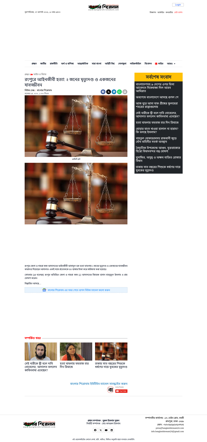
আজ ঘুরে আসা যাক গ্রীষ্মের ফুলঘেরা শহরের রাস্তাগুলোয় (157, 105)
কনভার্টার (169, 12)
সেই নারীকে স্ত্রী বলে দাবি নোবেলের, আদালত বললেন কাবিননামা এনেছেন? (41, 367)
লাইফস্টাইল (135, 63)
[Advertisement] (103, 36)
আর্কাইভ (160, 12)
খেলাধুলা (122, 63)
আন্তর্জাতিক (82, 63)
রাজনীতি (53, 63)
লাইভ (160, 63)
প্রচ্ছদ (34, 63)
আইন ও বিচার (39, 74)
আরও (169, 63)
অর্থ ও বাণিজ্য (67, 63)
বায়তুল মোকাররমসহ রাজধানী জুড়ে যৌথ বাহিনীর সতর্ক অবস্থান (156, 140)
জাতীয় (43, 63)
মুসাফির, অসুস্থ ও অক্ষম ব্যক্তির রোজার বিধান (158, 159)
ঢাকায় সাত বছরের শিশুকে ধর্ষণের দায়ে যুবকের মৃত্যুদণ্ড (111, 365)
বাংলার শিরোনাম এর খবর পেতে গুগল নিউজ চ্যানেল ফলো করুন (79, 290)
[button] (103, 91)
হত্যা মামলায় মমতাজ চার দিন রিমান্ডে (74, 365)
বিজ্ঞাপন (153, 12)
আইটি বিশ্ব (109, 63)
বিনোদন (148, 63)
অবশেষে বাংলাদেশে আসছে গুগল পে (157, 97)
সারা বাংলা (96, 63)
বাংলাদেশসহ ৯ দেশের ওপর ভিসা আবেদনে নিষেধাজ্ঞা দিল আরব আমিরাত (155, 88)
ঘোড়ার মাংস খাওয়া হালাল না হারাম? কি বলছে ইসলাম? (157, 130)
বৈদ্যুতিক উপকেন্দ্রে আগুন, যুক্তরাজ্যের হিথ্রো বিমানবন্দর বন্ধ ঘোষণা (158, 149)
